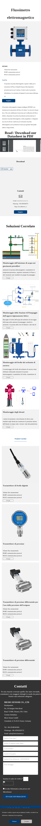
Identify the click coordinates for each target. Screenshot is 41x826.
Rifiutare (14, 821)
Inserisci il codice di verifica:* (13, 779)
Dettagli (8, 278)
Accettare (26, 821)
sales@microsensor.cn (22, 201)
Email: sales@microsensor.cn (14, 733)
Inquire (8, 101)
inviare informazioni (16, 797)
